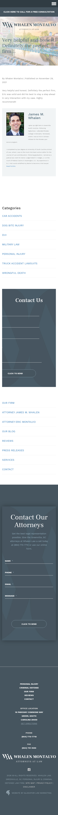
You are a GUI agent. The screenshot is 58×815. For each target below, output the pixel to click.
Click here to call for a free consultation (29, 12)
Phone (9, 572)
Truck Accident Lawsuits (19, 263)
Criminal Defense (29, 688)
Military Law (10, 244)
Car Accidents (12, 215)
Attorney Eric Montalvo (19, 421)
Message (11, 596)
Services (8, 459)
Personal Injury (13, 253)
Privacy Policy (44, 783)
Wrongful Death (14, 272)
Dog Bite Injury (13, 225)
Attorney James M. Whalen (20, 412)
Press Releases (13, 450)
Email (9, 584)
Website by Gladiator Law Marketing (31, 793)
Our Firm (8, 402)
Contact (8, 469)
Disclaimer (29, 787)
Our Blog (8, 431)
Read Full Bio (10, 166)
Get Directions (29, 723)
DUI (4, 234)
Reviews (7, 440)
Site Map (30, 783)
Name (9, 561)
